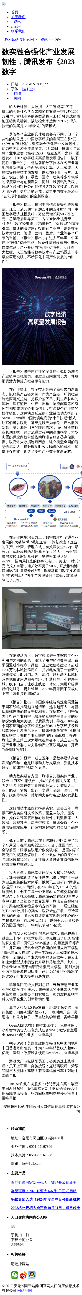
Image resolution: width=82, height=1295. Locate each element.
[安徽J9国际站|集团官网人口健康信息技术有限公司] (3, 4)
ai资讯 (16, 22)
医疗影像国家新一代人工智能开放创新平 (44, 1183)
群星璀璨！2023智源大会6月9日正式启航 (44, 1191)
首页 (14, 12)
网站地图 (24, 1291)
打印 (16, 94)
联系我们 (18, 31)
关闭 (16, 98)
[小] (32, 89)
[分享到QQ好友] (32, 1275)
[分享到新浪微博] (23, 1275)
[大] (25, 89)
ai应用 (16, 26)
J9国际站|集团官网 (19, 40)
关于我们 (18, 17)
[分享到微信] (14, 1275)
